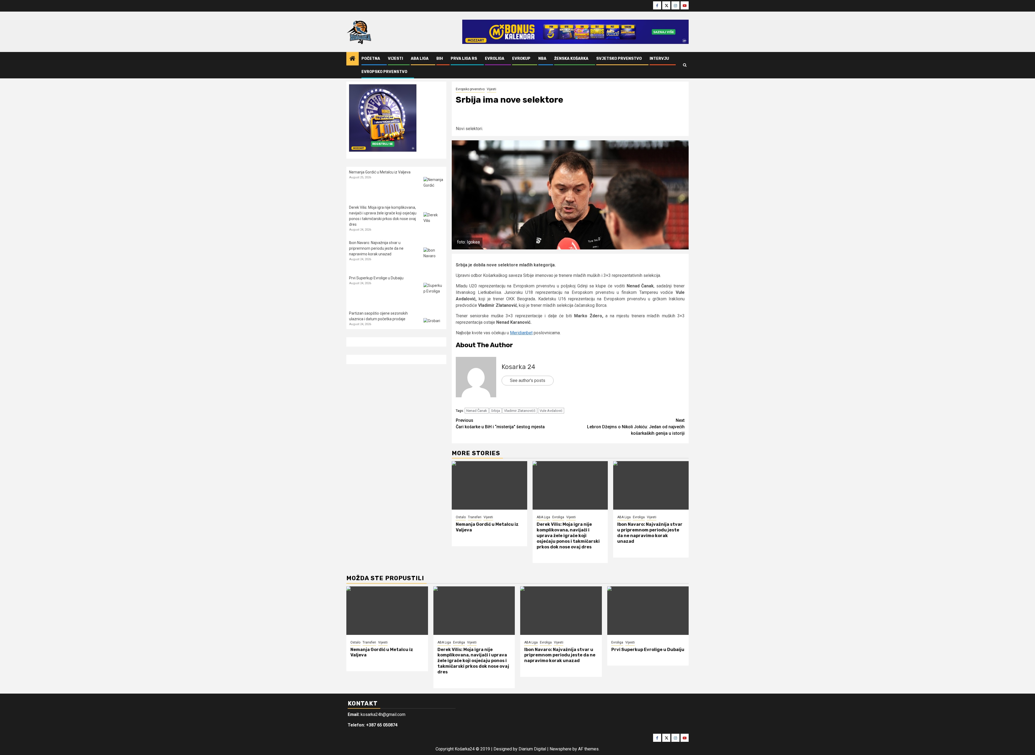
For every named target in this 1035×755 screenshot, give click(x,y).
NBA (542, 58)
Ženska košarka (571, 58)
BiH (439, 58)
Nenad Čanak (476, 411)
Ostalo (461, 517)
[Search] (684, 65)
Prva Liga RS (464, 58)
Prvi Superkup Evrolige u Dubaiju (376, 278)
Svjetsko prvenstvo (619, 58)
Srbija (495, 411)
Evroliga (494, 58)
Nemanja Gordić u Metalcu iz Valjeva (379, 172)
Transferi (474, 517)
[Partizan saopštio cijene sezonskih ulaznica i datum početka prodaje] (433, 328)
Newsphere (560, 748)
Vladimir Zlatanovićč (520, 411)
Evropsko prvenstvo (384, 71)
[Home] (353, 59)
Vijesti (395, 58)
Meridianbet (521, 332)
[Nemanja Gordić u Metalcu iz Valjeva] (489, 485)
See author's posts (527, 380)
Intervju (659, 58)
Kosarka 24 (518, 367)
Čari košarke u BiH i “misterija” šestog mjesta (500, 423)
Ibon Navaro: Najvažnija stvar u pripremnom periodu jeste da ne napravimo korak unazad (649, 533)
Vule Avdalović (551, 411)
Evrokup (521, 58)
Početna (370, 58)
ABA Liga (420, 58)
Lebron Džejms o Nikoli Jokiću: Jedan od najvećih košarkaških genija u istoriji (636, 427)
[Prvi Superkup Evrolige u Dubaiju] (433, 293)
